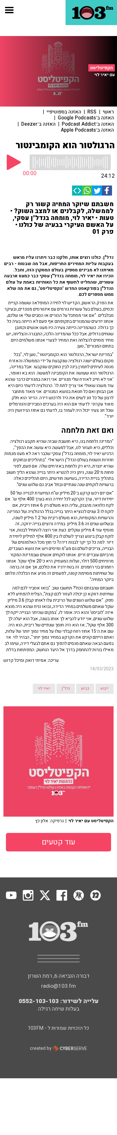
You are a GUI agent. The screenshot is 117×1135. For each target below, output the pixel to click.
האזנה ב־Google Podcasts (86, 118)
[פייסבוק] (107, 191)
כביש (85, 688)
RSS (91, 112)
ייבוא (104, 688)
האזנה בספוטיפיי (63, 112)
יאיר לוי (44, 688)
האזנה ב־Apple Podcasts (87, 130)
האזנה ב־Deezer (38, 124)
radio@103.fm (58, 986)
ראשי (108, 112)
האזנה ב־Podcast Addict (88, 124)
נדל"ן (65, 688)
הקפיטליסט (101, 68)
